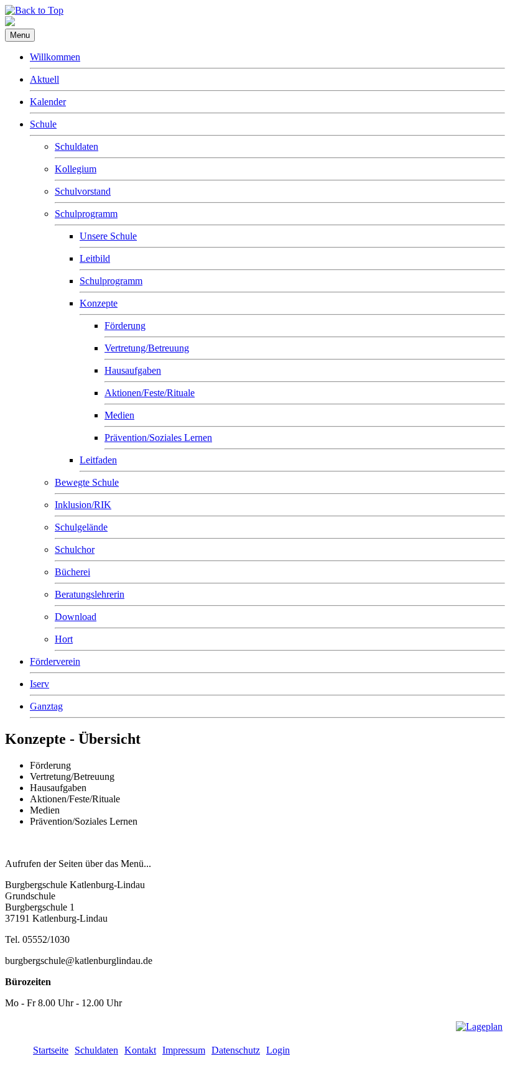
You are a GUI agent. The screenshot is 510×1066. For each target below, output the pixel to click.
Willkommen (55, 57)
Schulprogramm (86, 213)
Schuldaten (76, 146)
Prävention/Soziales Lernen (158, 437)
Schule (43, 124)
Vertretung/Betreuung (146, 348)
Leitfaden (98, 460)
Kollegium (75, 169)
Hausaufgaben (132, 370)
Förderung (125, 325)
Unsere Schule (108, 236)
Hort (64, 639)
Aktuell (44, 79)
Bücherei (72, 572)
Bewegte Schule (87, 482)
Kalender (48, 101)
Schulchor (75, 549)
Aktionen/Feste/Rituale (149, 392)
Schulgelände (81, 527)
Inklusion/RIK (83, 504)
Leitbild (95, 258)
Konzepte (99, 303)
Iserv (39, 684)
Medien (119, 415)
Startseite (50, 1050)
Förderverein (55, 661)
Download (75, 616)
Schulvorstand (83, 191)
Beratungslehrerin (89, 594)
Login (278, 1050)
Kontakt (140, 1050)
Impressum (183, 1050)
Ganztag (46, 706)
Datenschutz (235, 1050)
